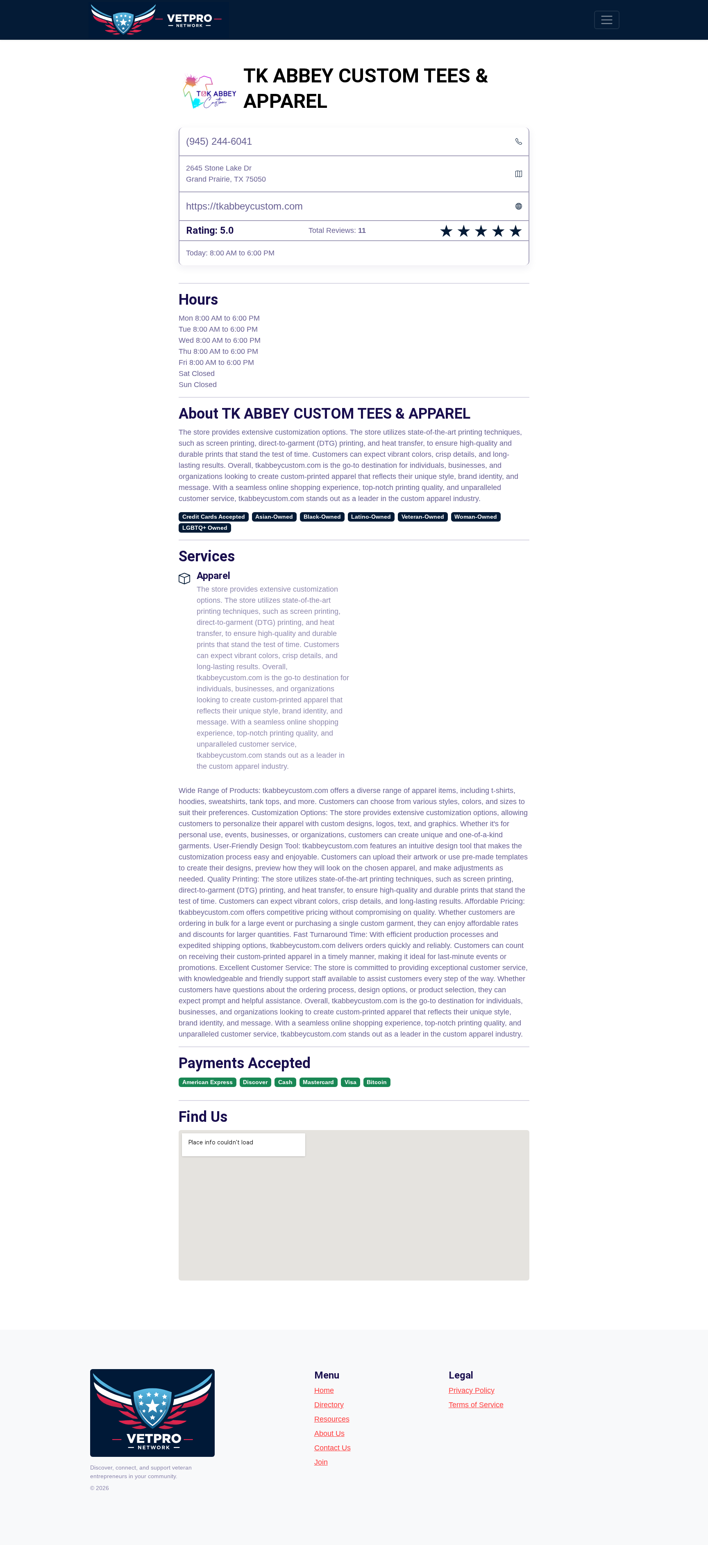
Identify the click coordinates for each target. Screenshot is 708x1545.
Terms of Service (476, 1405)
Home (324, 1390)
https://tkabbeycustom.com (244, 206)
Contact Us (332, 1448)
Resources (331, 1419)
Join (321, 1462)
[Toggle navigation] (607, 20)
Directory (329, 1405)
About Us (329, 1433)
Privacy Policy (472, 1390)
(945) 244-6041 (219, 141)
